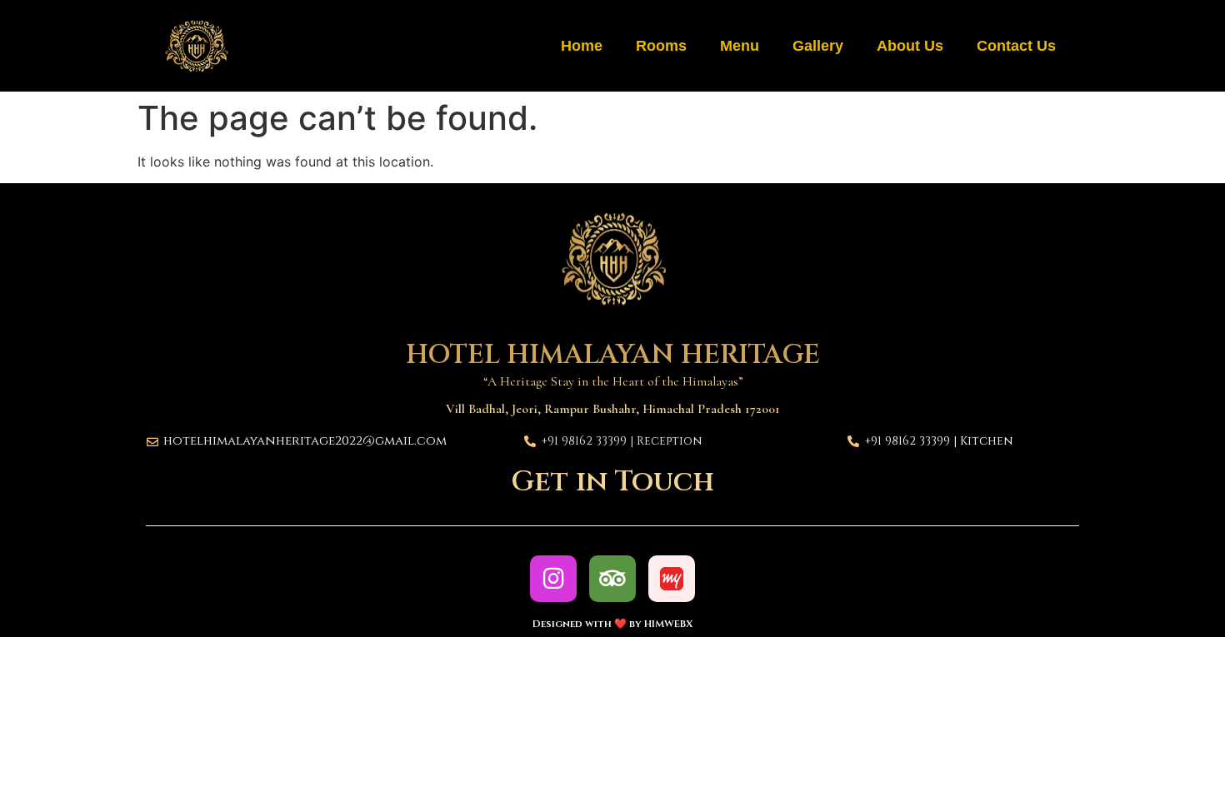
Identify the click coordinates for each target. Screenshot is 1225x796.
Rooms (661, 45)
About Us (910, 45)
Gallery (817, 45)
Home (581, 45)
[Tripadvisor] (612, 578)
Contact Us (1016, 45)
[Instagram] (553, 578)
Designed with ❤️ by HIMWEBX (612, 623)
